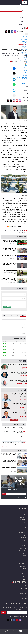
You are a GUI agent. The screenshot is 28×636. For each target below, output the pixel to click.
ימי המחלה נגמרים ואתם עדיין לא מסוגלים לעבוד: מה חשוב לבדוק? (9, 461)
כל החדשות (5, 446)
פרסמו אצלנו (24, 596)
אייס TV (24, 574)
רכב (25, 558)
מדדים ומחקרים (22, 532)
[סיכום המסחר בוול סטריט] (22, 242)
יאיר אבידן (24, 368)
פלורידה (18, 232)
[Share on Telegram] (14, 90)
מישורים (24, 232)
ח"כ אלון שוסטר (23, 375)
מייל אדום (24, 598)
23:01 (24, 427)
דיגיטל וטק (23, 525)
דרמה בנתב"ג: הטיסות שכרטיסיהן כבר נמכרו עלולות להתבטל (9, 256)
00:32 (24, 435)
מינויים (24, 553)
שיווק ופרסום (23, 527)
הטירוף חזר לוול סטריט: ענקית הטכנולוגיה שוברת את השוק (10, 241)
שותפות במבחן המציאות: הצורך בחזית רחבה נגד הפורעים (18, 373)
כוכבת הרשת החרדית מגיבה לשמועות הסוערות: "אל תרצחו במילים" (10, 272)
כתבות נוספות (22, 451)
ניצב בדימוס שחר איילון (22, 383)
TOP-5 (24, 571)
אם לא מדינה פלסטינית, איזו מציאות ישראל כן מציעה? (17, 365)
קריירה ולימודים (22, 550)
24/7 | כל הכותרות (19, 424)
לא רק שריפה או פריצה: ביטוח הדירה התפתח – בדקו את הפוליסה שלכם (9, 280)
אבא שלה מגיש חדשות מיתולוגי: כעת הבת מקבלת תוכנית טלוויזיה (9, 263)
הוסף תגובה (6, 306)
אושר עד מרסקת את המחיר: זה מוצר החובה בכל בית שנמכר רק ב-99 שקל (10, 249)
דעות (22, 10)
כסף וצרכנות (23, 520)
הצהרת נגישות (23, 591)
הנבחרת (20, 2)
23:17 (24, 431)
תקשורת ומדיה (22, 517)
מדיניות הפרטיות (23, 593)
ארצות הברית (20, 230)
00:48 (24, 438)
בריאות (24, 561)
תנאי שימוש (24, 588)
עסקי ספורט (23, 548)
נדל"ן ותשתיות (22, 44)
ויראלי (24, 543)
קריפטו (24, 540)
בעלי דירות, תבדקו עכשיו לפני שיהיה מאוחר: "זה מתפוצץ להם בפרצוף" (8, 454)
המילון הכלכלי (22, 563)
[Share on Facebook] (14, 68)
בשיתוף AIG (15, 282)
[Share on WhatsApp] (14, 84)
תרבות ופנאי (23, 566)
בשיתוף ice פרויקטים (12, 456)
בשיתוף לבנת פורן (13, 463)
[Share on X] (14, 73)
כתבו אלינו (24, 586)
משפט (24, 530)
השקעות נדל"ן (5, 230)
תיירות (24, 569)
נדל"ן (24, 522)
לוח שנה (24, 579)
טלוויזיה (24, 545)
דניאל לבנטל (12, 230)
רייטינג (24, 556)
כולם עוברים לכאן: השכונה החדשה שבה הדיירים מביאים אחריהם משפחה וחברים (8, 469)
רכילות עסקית (22, 538)
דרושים (24, 576)
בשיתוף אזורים (13, 471)
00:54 (24, 442)
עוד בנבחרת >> (14, 420)
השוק (21, 4)
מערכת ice (24, 61)
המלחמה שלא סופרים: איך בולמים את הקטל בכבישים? (18, 381)
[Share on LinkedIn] (14, 79)
